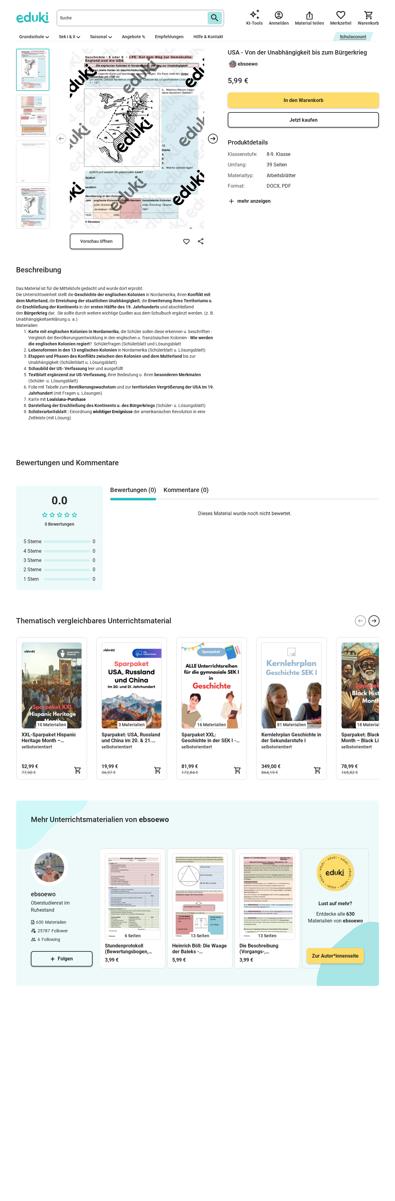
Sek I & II (67, 36)
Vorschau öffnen (96, 241)
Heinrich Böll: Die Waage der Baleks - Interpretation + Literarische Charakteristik (199, 949)
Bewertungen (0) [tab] (133, 490)
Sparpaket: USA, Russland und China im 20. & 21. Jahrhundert (131, 737)
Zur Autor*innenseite (335, 956)
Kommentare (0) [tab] (186, 490)
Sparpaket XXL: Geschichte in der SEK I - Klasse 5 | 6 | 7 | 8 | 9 (208, 737)
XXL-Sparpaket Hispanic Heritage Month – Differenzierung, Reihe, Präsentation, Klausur (49, 737)
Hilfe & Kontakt (208, 36)
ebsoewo (248, 64)
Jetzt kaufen (303, 120)
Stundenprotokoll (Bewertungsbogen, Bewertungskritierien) (129, 949)
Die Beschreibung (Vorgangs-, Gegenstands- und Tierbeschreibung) (260, 949)
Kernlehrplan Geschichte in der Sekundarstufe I (291, 737)
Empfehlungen (169, 36)
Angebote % (133, 36)
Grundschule (31, 36)
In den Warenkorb (303, 100)
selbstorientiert (37, 746)
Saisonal (98, 36)
